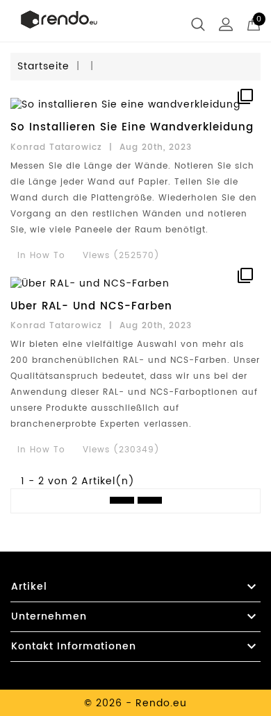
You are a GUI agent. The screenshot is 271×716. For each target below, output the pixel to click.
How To (47, 255)
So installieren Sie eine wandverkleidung (132, 127)
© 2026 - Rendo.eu (135, 703)
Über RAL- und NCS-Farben (91, 306)
